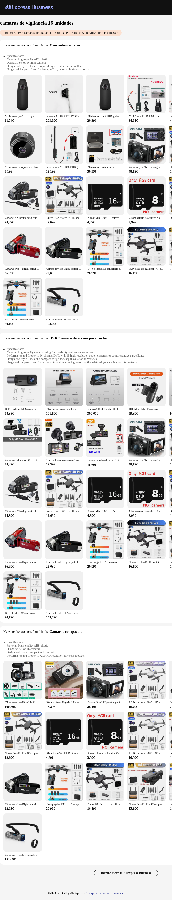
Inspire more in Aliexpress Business (126, 873)
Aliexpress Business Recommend (105, 893)
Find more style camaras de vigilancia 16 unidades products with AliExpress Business (59, 32)
